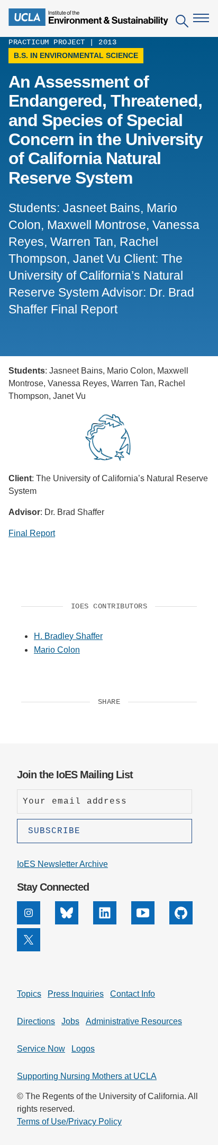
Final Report (31, 533)
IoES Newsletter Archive (62, 864)
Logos (83, 1048)
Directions (36, 1021)
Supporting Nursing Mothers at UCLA (87, 1076)
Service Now (41, 1048)
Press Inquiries (76, 993)
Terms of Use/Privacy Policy (69, 1121)
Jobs (70, 1021)
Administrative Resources (134, 1021)
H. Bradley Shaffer (68, 636)
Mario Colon (57, 649)
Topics (29, 993)
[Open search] (182, 23)
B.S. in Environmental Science (76, 55)
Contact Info (132, 993)
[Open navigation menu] (201, 17)
